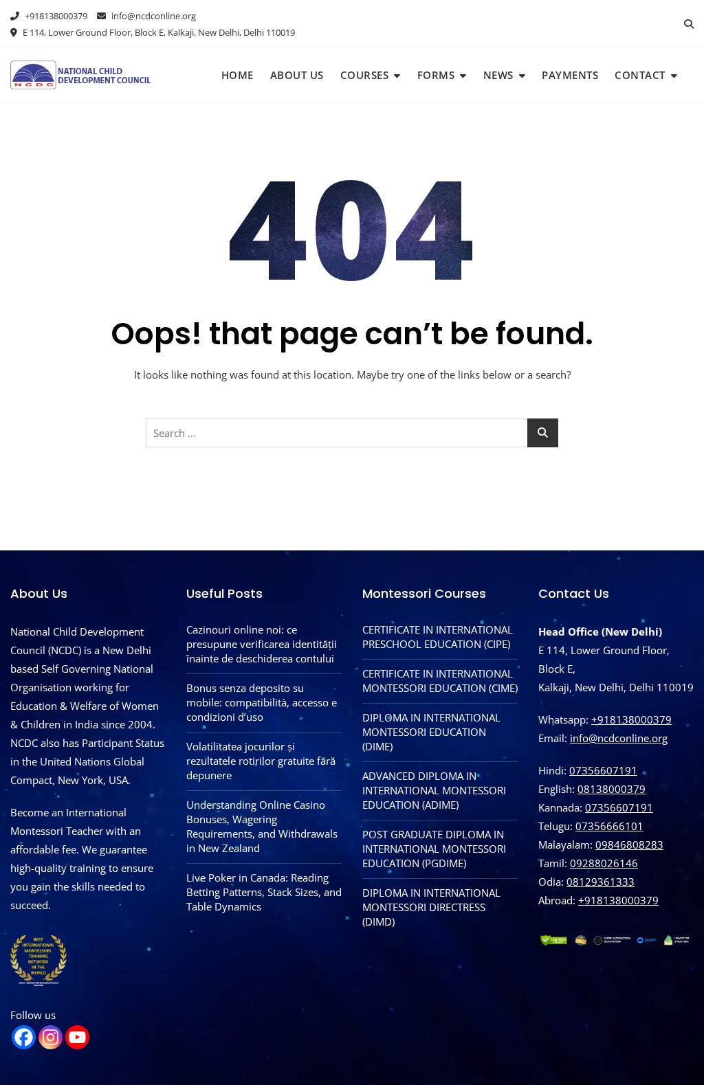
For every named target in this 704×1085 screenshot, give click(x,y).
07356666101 (609, 826)
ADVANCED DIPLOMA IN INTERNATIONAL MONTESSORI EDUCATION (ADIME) (434, 790)
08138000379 (612, 789)
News (498, 75)
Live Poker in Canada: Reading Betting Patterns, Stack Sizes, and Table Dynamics (264, 892)
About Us (297, 75)
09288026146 (604, 863)
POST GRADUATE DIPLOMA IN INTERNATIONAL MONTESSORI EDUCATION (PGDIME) (434, 848)
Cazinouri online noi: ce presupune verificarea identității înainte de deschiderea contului (261, 644)
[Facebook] (24, 1037)
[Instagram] (50, 1037)
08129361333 (600, 881)
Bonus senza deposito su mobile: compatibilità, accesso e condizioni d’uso (261, 702)
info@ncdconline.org (152, 16)
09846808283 (629, 844)
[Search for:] (352, 432)
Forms (436, 75)
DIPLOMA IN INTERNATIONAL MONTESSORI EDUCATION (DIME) (431, 732)
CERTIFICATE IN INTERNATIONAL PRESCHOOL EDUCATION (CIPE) (437, 637)
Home (237, 75)
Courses (364, 75)
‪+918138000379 (618, 900)
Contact (640, 75)
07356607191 (603, 770)
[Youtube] (77, 1037)
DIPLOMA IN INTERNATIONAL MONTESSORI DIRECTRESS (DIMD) (431, 907)
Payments (570, 75)
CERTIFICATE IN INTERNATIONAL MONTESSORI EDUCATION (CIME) (440, 681)
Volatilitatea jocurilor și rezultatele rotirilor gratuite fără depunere (261, 760)
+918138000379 (55, 16)
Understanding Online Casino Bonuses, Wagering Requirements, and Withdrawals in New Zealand (262, 826)
